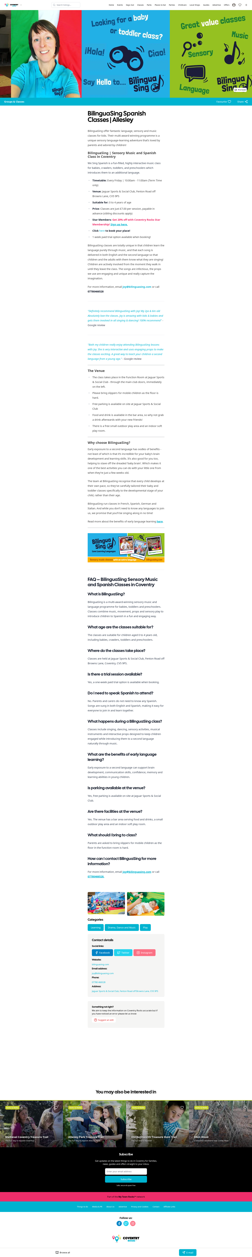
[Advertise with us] (246, 5)
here (102, 230)
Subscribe (126, 1179)
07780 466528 (98, 982)
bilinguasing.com (100, 964)
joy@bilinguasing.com (103, 973)
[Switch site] (21, 5)
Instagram (146, 952)
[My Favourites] (240, 5)
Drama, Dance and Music (122, 927)
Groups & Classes (14, 101)
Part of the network (126, 1196)
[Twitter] (126, 1223)
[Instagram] (132, 1223)
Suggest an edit (106, 1020)
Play (145, 927)
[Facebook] (119, 1223)
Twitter (125, 952)
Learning (96, 927)
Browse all (65, 1252)
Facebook (104, 952)
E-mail (189, 1252)
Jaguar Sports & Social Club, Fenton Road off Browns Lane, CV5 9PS (125, 991)
